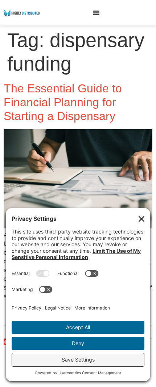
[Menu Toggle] (96, 12)
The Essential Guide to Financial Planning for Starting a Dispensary (63, 102)
